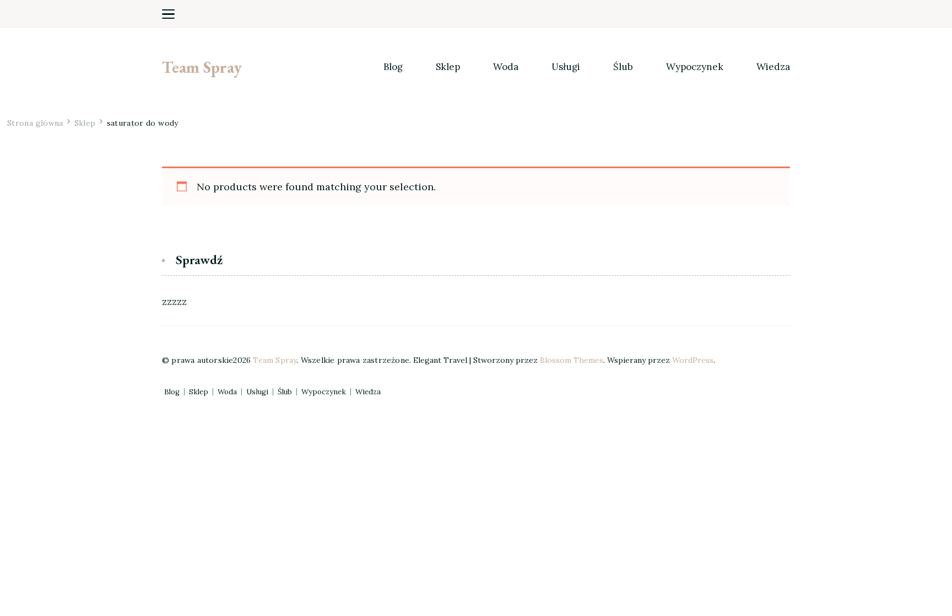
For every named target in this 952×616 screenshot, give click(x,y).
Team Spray (202, 67)
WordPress (692, 360)
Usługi (565, 67)
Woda (505, 67)
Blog (393, 67)
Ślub (623, 67)
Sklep (448, 67)
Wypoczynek (694, 67)
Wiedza (773, 67)
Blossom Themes (571, 360)
